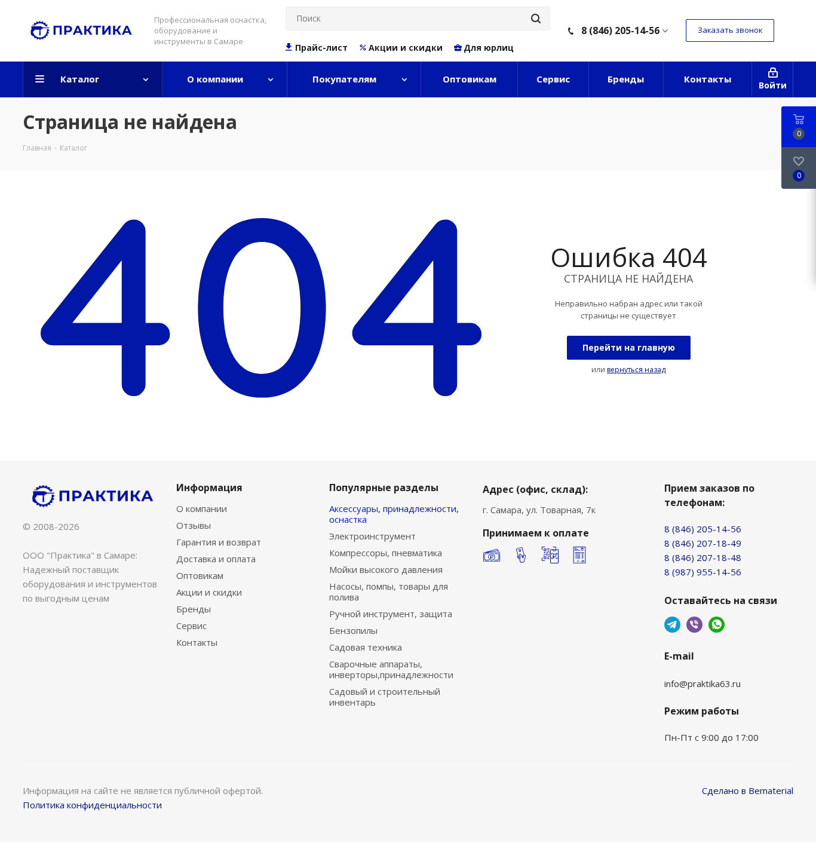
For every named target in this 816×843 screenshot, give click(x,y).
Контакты (196, 642)
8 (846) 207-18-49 (702, 543)
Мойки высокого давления (386, 569)
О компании (201, 508)
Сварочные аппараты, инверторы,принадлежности (391, 669)
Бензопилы (353, 630)
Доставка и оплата (216, 559)
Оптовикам (199, 575)
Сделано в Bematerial (747, 790)
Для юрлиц (489, 47)
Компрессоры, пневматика (385, 553)
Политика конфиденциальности (92, 805)
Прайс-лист (321, 47)
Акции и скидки (406, 47)
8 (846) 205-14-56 (620, 30)
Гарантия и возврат (218, 542)
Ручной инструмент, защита (390, 614)
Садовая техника (365, 647)
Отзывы (193, 525)
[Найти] (535, 18)
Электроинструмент (372, 536)
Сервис (191, 626)
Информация (209, 487)
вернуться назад (636, 369)
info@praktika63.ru (702, 683)
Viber (694, 625)
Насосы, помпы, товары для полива (388, 591)
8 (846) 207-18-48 (702, 557)
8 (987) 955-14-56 (702, 572)
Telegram (672, 625)
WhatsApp (716, 625)
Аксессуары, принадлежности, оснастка (394, 513)
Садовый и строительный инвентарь (384, 696)
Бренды (193, 609)
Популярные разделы (383, 487)
